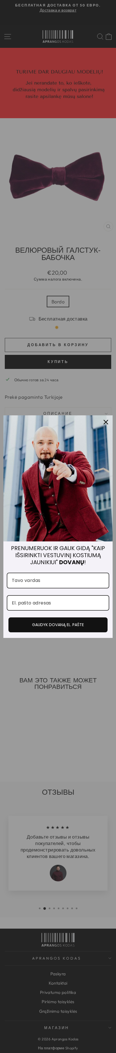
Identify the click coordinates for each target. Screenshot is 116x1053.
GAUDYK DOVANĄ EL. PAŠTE (58, 625)
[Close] (106, 422)
